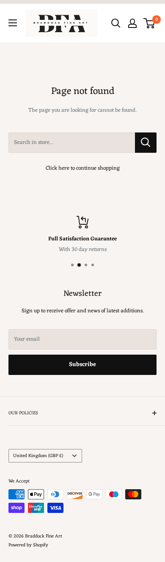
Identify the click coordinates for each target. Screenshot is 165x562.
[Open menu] (12, 22)
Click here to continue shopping (83, 168)
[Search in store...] (146, 142)
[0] (149, 23)
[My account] (132, 23)
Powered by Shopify (28, 545)
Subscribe (82, 364)
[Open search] (116, 23)
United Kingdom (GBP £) (38, 456)
